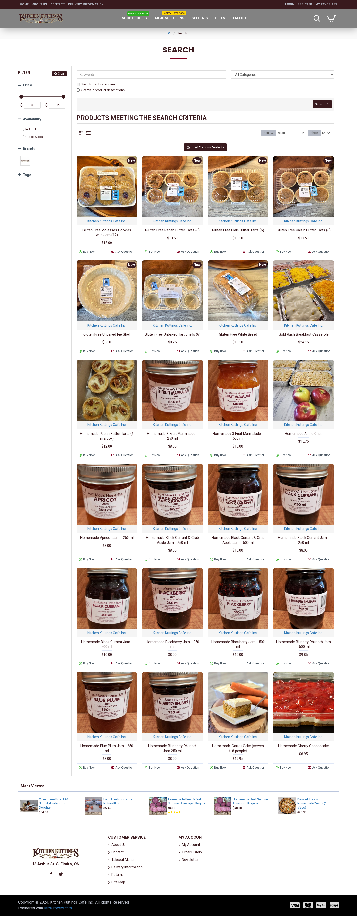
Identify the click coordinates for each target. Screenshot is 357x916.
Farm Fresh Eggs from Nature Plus (119, 801)
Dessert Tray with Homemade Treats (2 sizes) (312, 803)
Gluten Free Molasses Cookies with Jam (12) (106, 232)
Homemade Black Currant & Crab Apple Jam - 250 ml (172, 540)
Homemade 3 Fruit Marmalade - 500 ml (237, 436)
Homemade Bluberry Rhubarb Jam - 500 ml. (303, 644)
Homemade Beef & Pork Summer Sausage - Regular (187, 801)
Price (27, 85)
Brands (29, 148)
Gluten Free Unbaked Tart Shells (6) (172, 334)
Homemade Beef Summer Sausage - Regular (251, 801)
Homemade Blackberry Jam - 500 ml (238, 644)
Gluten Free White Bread (238, 334)
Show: (315, 133)
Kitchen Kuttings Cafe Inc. (106, 221)
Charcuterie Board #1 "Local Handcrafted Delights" (53, 803)
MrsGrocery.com (58, 908)
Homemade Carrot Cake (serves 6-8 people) (238, 748)
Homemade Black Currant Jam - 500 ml (107, 644)
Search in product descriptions (103, 90)
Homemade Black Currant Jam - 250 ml (303, 540)
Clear (61, 73)
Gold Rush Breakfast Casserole (304, 334)
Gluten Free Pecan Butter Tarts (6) (172, 230)
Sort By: (269, 133)
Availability (32, 119)
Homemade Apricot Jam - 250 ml (107, 538)
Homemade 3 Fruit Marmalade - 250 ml (172, 436)
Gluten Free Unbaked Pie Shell (106, 334)
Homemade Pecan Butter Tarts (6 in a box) (107, 436)
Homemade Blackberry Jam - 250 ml (172, 644)
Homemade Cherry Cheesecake (303, 746)
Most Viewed (32, 786)
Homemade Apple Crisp (304, 434)
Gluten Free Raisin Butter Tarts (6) (304, 230)
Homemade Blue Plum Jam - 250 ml (106, 748)
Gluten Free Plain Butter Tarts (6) (238, 230)
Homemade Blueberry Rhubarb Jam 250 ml (172, 748)
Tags (27, 175)
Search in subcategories (98, 84)
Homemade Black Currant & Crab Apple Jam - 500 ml (238, 540)
